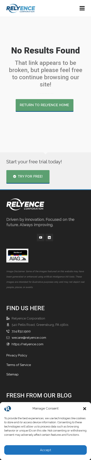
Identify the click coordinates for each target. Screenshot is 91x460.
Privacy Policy (16, 355)
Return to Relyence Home (44, 105)
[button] (85, 409)
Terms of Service (18, 365)
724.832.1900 (21, 331)
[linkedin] (49, 237)
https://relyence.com (27, 344)
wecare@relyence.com (29, 338)
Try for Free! (30, 176)
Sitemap (12, 374)
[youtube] (40, 237)
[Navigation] (82, 8)
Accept (45, 450)
